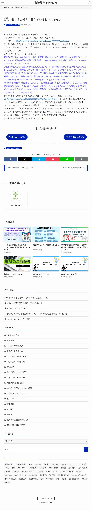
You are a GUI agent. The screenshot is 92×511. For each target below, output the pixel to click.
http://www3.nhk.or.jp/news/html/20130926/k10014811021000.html (30, 99)
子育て (48, 471)
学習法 (62, 471)
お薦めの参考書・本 (15, 351)
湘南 (16, 475)
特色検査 (23, 475)
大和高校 (7, 471)
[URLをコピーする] (81, 159)
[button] (10, 159)
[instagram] (44, 128)
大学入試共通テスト (28, 471)
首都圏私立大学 (74, 479)
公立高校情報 (33, 468)
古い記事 (10, 367)
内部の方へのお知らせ (16, 362)
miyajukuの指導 (20, 464)
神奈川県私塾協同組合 (79, 475)
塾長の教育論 (82, 468)
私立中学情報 (33, 479)
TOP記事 (10, 340)
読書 (57, 479)
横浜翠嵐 (79, 471)
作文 (13, 468)
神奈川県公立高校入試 (47, 475)
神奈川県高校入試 (10, 479)
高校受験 (7, 482)
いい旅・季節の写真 (15, 346)
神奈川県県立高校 (63, 475)
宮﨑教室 (70, 471)
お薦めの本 (55, 464)
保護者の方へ (21, 468)
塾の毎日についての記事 (17, 372)
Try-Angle (38, 464)
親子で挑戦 (49, 479)
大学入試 (16, 471)
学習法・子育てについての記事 (19, 388)
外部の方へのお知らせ (16, 378)
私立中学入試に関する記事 (17, 420)
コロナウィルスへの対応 (17, 356)
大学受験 (40, 471)
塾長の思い (72, 468)
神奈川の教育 (33, 475)
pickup (30, 464)
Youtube (46, 464)
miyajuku (15, 205)
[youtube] (51, 128)
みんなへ (64, 464)
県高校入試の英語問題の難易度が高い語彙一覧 (23, 303)
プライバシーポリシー (46, 498)
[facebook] (36, 128)
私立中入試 (22, 479)
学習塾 (55, 471)
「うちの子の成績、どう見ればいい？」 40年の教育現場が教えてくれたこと (36, 314)
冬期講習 (43, 468)
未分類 (9, 409)
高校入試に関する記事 (16, 425)
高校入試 (84, 479)
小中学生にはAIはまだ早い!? (16, 308)
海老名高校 (8, 475)
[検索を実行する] (86, 449)
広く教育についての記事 (13, 24)
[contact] (55, 128)
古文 (50, 468)
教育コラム (11, 399)
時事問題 (10, 404)
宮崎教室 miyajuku (46, 2)
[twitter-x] (40, 128)
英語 (41, 479)
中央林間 (83, 464)
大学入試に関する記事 (16, 383)
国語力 (56, 468)
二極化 (7, 468)
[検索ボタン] (89, 2)
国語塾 (63, 468)
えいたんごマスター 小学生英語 (17, 319)
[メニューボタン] (2, 2)
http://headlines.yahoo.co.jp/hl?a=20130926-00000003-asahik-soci (42, 41)
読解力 (64, 479)
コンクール (73, 464)
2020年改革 (8, 464)
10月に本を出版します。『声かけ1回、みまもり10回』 (27, 298)
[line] (47, 128)
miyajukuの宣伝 (13, 335)
